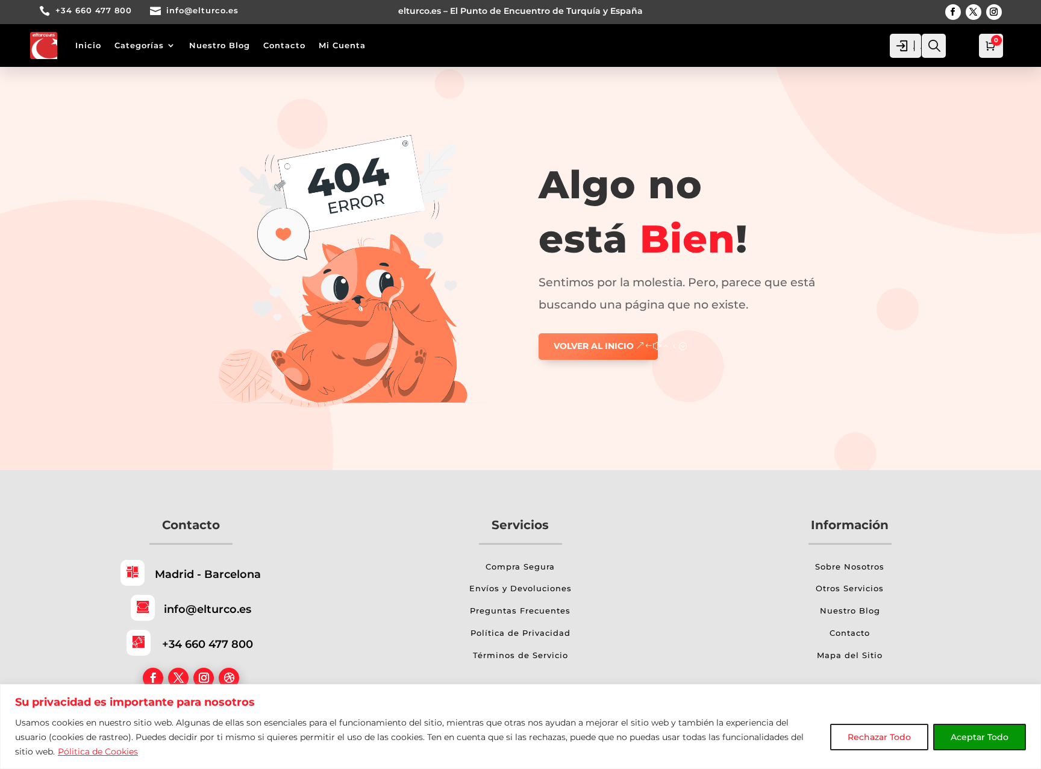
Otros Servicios (850, 588)
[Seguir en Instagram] (994, 12)
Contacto (284, 45)
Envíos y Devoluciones (520, 588)
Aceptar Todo (979, 737)
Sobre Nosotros (849, 566)
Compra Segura (520, 566)
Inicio (88, 45)
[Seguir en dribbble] (229, 678)
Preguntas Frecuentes (520, 610)
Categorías (139, 45)
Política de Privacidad (520, 633)
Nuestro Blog (219, 45)
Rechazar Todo (879, 737)
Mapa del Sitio (850, 655)
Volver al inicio (594, 346)
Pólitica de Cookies (98, 751)
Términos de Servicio (520, 655)
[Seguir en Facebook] (953, 12)
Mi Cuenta (342, 45)
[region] (520, 726)
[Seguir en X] (973, 12)
